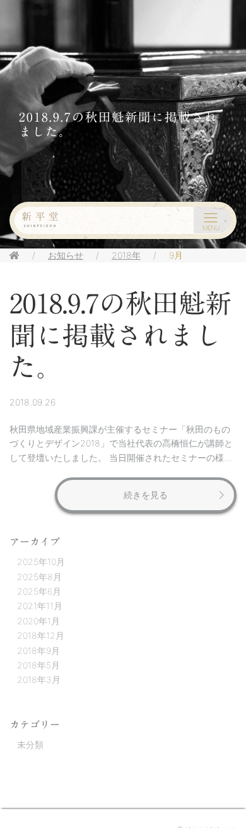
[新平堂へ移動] (14, 255)
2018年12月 (40, 635)
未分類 (30, 744)
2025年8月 (39, 576)
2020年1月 (38, 620)
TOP (222, 784)
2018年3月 (39, 679)
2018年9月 (38, 650)
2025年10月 (41, 561)
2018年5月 (38, 665)
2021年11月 (39, 605)
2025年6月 (39, 591)
